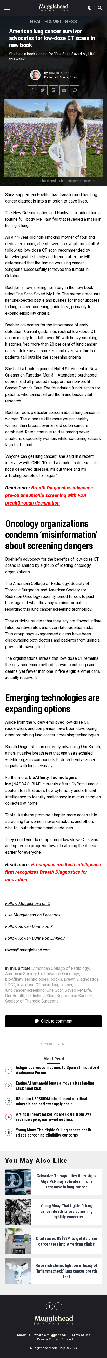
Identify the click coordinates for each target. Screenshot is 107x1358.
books (56, 979)
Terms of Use (80, 1335)
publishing (35, 996)
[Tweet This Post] (43, 90)
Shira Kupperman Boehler (69, 996)
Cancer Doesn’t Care (23, 388)
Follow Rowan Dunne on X (29, 926)
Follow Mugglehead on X (27, 903)
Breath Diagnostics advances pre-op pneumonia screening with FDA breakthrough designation (49, 495)
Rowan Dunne (59, 73)
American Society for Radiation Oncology (42, 974)
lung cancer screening (25, 990)
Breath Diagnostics (81, 979)
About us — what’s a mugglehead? (41, 1335)
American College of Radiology (61, 968)
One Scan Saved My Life (68, 990)
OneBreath (14, 996)
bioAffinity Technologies (27, 979)
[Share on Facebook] (32, 90)
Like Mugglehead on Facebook (33, 914)
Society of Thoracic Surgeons (32, 1001)
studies (37, 621)
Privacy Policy (47, 1339)
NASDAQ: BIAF (26, 784)
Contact (67, 1339)
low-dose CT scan (33, 985)
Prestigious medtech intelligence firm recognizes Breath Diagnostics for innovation (53, 872)
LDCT (10, 985)
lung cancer (62, 985)
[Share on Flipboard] (53, 90)
